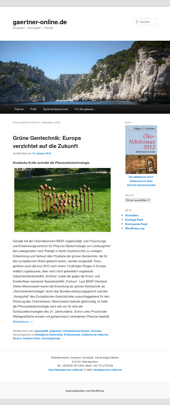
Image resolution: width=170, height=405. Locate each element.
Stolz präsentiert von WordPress (85, 391)
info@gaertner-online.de (107, 370)
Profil (33, 109)
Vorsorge (95, 331)
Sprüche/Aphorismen (55, 109)
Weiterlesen (23, 321)
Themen (19, 109)
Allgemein (55, 331)
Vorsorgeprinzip (50, 338)
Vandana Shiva (31, 338)
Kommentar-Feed (136, 224)
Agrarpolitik (41, 331)
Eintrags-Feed (134, 220)
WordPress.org (134, 228)
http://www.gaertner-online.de (66, 370)
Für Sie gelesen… (85, 109)
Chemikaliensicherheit (76, 331)
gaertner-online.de (40, 21)
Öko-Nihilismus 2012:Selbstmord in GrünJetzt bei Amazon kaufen (141, 181)
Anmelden (131, 215)
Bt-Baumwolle (72, 334)
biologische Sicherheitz (49, 334)
